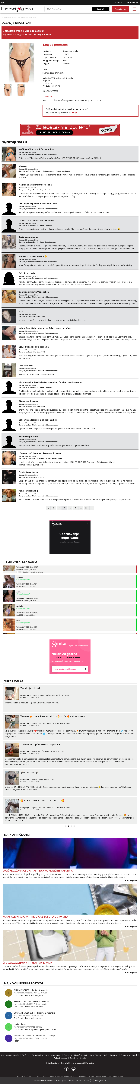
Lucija (19, 627)
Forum (4, 2)
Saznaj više (99, 1080)
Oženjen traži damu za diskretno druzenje (40, 453)
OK (88, 1080)
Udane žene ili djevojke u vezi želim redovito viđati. (45, 328)
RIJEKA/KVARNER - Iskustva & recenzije (31, 990)
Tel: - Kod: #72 (26, 621)
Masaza (23, 166)
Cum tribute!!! (26, 365)
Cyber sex (41, 723)
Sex (29, 154)
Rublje (23, 17)
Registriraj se (132, 2)
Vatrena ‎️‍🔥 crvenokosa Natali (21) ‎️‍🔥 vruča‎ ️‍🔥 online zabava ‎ (52, 716)
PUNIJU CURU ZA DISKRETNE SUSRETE (38, 220)
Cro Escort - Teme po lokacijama (28, 995)
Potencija (68, 1055)
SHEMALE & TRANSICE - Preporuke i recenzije (34, 1035)
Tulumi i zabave (60, 1058)
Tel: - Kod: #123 (27, 592)
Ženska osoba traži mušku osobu (45, 154)
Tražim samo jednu (28, 236)
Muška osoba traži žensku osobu (45, 209)
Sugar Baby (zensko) (48, 242)
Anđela (19, 598)
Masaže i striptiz (34, 171)
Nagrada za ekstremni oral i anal (35, 184)
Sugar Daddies (46, 190)
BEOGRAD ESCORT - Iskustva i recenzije (31, 1001)
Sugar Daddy (33, 190)
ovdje (74, 112)
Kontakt (64, 1063)
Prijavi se (118, 2)
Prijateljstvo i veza (28, 472)
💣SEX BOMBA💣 (29, 772)
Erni (21, 311)
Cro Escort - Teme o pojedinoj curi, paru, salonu (35, 1029)
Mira (18, 613)
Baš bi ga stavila (27, 273)
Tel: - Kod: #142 (27, 606)
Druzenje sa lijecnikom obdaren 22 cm (38, 203)
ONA (52, 779)
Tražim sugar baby (28, 436)
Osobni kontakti (34, 316)
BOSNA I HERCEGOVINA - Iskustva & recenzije (34, 1013)
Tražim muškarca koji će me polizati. (37, 149)
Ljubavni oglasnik (7, 17)
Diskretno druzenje (28, 401)
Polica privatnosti (76, 1063)
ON (43, 316)
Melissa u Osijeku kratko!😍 (33, 256)
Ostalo (83, 1058)
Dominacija (39, 477)
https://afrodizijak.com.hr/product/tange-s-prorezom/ (77, 100)
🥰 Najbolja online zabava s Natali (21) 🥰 (42, 800)
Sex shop (17, 17)
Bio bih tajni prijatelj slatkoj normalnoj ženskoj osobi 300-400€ (51, 382)
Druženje (31, 458)
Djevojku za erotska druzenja (34, 346)
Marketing (89, 1063)
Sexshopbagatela (70, 51)
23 (86, 508)
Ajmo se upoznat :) (28, 490)
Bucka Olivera (20, 1024)
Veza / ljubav (95, 1055)
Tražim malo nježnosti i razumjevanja (40, 744)
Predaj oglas (120, 9)
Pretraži (100, 9)
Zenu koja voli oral (30, 688)
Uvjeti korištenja (53, 1063)
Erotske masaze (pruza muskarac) (56, 171)
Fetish (30, 477)
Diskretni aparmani (53, 1055)
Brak (105, 1055)
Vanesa (19, 570)
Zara (18, 584)
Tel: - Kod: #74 (26, 577)
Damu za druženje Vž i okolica (34, 291)
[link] (70, 656)
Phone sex (125, 1055)
